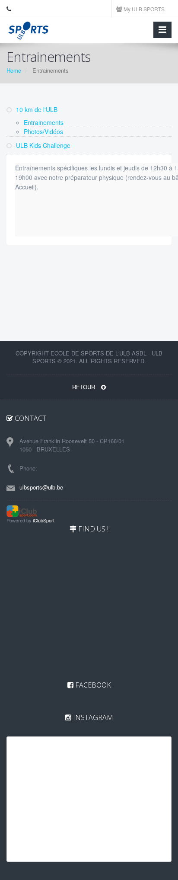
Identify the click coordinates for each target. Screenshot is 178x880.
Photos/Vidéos (43, 131)
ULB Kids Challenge (42, 145)
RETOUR (84, 387)
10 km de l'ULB (35, 109)
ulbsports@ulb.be (41, 487)
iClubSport (43, 520)
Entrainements (44, 122)
